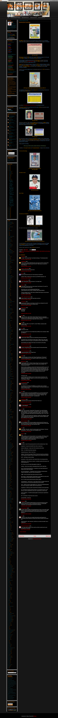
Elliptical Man (23, 307)
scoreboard (9, 543)
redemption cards (10, 517)
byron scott (9, 295)
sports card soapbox (10, 569)
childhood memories (10, 312)
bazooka (9, 263)
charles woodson (10, 308)
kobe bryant (9, 428)
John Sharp (23, 256)
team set (9, 607)
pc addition (9, 491)
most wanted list (9, 460)
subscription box (9, 593)
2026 (9, 165)
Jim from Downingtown (25, 336)
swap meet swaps (10, 602)
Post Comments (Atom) (37, 538)
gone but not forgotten (10, 378)
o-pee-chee (9, 474)
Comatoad (23, 501)
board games (9, 280)
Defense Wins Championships (11, 183)
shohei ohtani (9, 549)
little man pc (9, 442)
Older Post (48, 536)
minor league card (10, 455)
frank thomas (9, 366)
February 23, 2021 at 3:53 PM (26, 266)
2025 (9, 166)
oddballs (37, 251)
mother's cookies (10, 461)
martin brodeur (9, 448)
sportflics (9, 562)
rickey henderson (42, 251)
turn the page (9, 645)
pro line (8, 510)
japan (8, 415)
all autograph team (10, 244)
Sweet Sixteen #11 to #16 (41, 17)
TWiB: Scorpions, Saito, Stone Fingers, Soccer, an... (11, 182)
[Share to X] (33, 249)
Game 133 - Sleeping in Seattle (12, 120)
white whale (9, 665)
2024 (9, 167)
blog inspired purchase (10, 276)
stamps (8, 581)
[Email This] (31, 249)
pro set (8, 511)
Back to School (10, 186)
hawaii (8, 391)
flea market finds (9, 359)
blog (8, 274)
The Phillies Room (11, 119)
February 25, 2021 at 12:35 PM (26, 440)
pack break (9, 485)
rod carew (9, 524)
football (8, 364)
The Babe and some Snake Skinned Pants (11, 202)
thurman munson (10, 621)
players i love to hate (10, 499)
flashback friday (9, 358)
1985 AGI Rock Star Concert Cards (12, 681)
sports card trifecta (10, 570)
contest (8, 325)
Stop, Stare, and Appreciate (11, 196)
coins (8, 319)
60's (22, 251)
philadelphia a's (9, 493)
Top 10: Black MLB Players (11, 191)
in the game (9, 410)
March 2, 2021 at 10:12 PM (25, 529)
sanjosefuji (11, 36)
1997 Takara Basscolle (10, 686)
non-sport (9, 473)
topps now (9, 633)
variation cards (9, 652)
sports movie (9, 575)
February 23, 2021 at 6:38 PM (26, 348)
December (10, 171)
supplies (9, 600)
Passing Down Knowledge (10, 185)
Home (35, 536)
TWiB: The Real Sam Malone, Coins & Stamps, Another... (11, 188)
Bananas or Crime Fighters (11, 133)
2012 (9, 215)
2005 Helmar (9, 687)
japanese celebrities (10, 416)
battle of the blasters (10, 262)
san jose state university (10, 538)
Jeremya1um (23, 301)
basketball (9, 261)
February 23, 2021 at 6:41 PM (26, 353)
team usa (9, 608)
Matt (22, 391)
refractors (9, 518)
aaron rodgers (9, 237)
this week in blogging (10, 619)
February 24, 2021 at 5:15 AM (26, 380)
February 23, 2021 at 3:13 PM (26, 259)
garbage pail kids (10, 371)
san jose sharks (9, 537)
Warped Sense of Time (11, 192)
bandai (8, 255)
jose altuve (9, 421)
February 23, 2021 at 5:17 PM (26, 320)
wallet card (9, 659)
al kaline (9, 242)
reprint (8, 519)
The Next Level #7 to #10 (33, 17)
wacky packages (10, 657)
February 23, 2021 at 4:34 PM (26, 294)
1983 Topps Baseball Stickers (11, 680)
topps (49, 251)
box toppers (9, 287)
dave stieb (9, 332)
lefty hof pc (9, 435)
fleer (30, 251)
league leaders (9, 434)
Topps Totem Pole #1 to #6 (25, 17)
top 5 (8, 627)
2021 (9, 170)
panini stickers (9, 487)
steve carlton (9, 588)
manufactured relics (10, 447)
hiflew (22, 273)
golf (8, 377)
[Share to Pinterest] (35, 249)
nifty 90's (9, 472)
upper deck (9, 651)
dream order (9, 339)
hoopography (9, 402)
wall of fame (9, 658)
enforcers (9, 345)
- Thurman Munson (10, 49)
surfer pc (9, 601)
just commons (9, 423)
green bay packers (10, 383)
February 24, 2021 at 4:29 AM (26, 373)
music (8, 467)
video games (9, 653)
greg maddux (9, 384)
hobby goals (9, 395)
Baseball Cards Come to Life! (12, 139)
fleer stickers (9, 363)
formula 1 (9, 365)
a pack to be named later (10, 236)
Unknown (22, 433)
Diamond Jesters (11, 126)
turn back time (9, 644)
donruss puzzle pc (10, 338)
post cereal (9, 504)
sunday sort (9, 595)
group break (9, 385)
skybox (8, 556)
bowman (9, 283)
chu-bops (9, 314)
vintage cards (21, 252)
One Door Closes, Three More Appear (11, 205)
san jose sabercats (10, 536)
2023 (9, 168)
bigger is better (9, 269)
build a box (9, 293)
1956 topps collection (10, 223)
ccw (8, 307)
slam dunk (9, 557)
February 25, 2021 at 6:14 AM (26, 431)
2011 (9, 216)
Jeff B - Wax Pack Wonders (26, 296)
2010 (9, 217)
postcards (9, 505)
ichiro (8, 408)
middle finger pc (9, 454)
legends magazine (10, 436)
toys (8, 640)
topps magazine (9, 632)
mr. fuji (8, 466)
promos (8, 512)
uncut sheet (9, 646)
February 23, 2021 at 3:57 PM (26, 271)
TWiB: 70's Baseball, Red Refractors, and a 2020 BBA (11, 200)
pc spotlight (9, 492)
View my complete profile (10, 29)
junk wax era (9, 422)
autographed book (10, 250)
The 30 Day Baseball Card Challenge (15, 17)
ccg (8, 306)
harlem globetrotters (10, 390)
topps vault (9, 638)
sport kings (9, 561)
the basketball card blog (10, 613)
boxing (8, 288)
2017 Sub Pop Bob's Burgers (11, 697)
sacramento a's (9, 530)
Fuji (21, 442)
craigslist (9, 326)
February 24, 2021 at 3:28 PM (26, 425)
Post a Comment (23, 531)
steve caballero (9, 587)
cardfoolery (9, 302)
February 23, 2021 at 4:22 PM (26, 282)
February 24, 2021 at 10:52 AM (26, 418)
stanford (9, 582)
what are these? (9, 664)
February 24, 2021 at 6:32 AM (26, 397)
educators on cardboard (10, 344)
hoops (8, 403)
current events (9, 327)
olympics (9, 480)
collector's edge (9, 320)
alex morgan (9, 243)
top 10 (8, 626)
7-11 (8, 231)
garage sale (9, 370)
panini (8, 486)
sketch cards (9, 555)
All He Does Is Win (11, 198)
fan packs (9, 351)
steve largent (9, 589)
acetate (8, 238)
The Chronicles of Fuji (27, 5)
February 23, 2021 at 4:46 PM (26, 299)
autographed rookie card (10, 251)
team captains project (10, 606)
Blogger (35, 716)
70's (24, 251)
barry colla (9, 257)
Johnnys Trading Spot (25, 268)
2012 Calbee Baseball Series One (11, 692)
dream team (9, 340)
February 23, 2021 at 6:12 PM (26, 326)
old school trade (9, 479)
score (8, 542)
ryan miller (9, 529)
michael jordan (9, 453)
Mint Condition (10, 142)
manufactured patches (10, 446)
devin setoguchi (9, 333)
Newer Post (21, 536)
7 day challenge (9, 230)
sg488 (22, 355)
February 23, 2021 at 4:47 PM (26, 305)
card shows (9, 300)
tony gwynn (9, 625)
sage (8, 531)
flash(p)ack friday (10, 357)
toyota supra (9, 639)
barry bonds (9, 256)
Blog (8, 17)
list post (8, 440)
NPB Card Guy (23, 361)
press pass (9, 506)
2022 (9, 169)
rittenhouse (9, 523)
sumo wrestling (9, 594)
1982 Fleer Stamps (10, 679)
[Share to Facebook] (34, 249)
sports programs (9, 576)
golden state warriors (10, 376)
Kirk (22, 427)
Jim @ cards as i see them (11, 159)
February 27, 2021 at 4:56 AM (26, 513)
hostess (9, 404)
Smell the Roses (11, 197)
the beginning (9, 614)
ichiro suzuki (9, 409)
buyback (9, 294)
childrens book (9, 313)
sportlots (9, 563)
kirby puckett (9, 427)
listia (8, 441)
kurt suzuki (9, 429)
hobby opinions (9, 397)
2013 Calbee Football (10, 696)
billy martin (9, 270)
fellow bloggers (9, 353)
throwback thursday (10, 620)
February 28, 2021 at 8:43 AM (26, 523)
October (10, 172)
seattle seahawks (10, 544)
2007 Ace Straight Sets (10, 688)
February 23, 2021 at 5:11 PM (26, 313)
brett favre (9, 289)
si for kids (9, 550)
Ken (21, 322)
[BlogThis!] (32, 249)
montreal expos (9, 459)
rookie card (9, 525)
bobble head (9, 281)
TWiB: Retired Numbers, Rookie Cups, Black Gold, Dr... (11, 194)
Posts (9, 152)
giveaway (9, 372)
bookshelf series (9, 282)
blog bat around (9, 275)
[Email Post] (30, 249)
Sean (22, 328)
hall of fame (33, 251)
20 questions (9, 224)
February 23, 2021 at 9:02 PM (26, 359)
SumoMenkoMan (24, 382)
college (8, 321)
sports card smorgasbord (10, 568)
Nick (22, 315)
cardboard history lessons (11, 301)
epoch (8, 346)
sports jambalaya (10, 574)
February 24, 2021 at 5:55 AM (26, 389)
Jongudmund (23, 261)
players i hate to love (10, 498)
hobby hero (9, 396)
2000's (8, 225)
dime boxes (9, 334)
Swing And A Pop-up (24, 280)
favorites (9, 352)
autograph (27, 251)
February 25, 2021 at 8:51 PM (26, 499)
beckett (8, 268)
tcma (46, 251)
